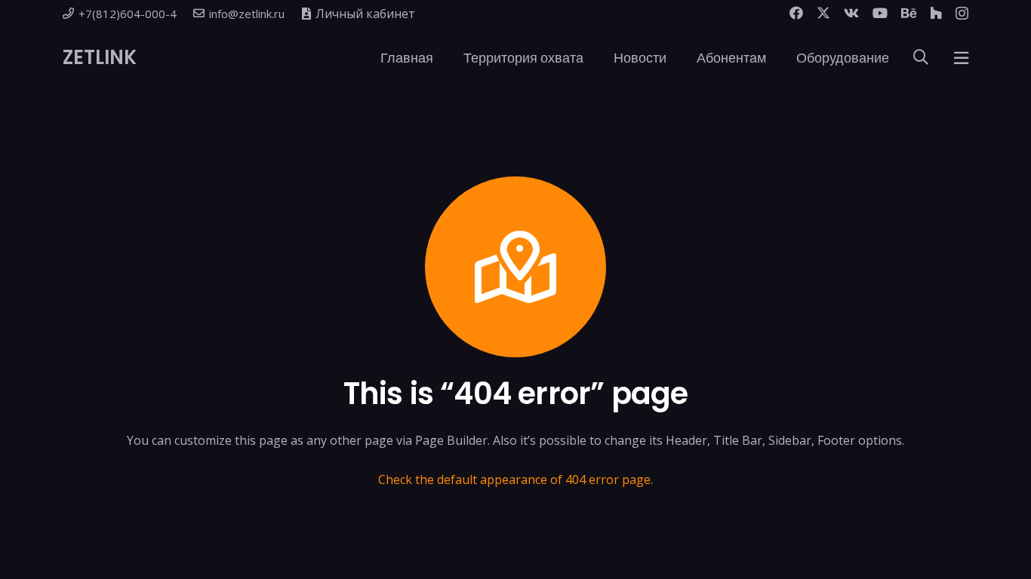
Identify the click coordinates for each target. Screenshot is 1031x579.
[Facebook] (796, 13)
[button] (445, 57)
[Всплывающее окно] (961, 57)
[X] (823, 13)
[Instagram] (962, 13)
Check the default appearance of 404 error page (514, 479)
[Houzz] (936, 13)
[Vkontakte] (851, 13)
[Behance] (908, 13)
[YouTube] (880, 13)
